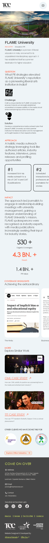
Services (17, 516)
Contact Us (39, 516)
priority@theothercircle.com (14, 487)
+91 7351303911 (10, 496)
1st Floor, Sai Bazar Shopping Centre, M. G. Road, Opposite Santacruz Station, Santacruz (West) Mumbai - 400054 (21, 474)
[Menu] (43, 5)
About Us (8, 516)
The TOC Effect (28, 516)
